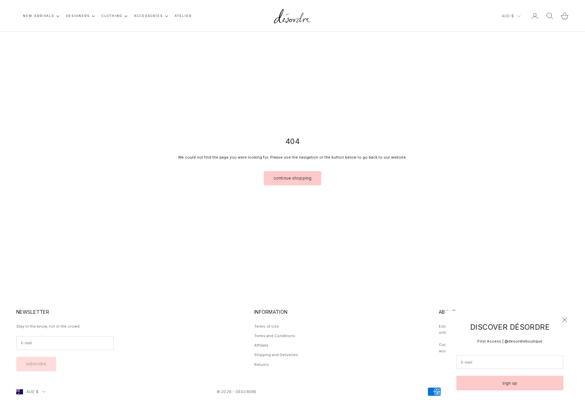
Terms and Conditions (274, 335)
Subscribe (36, 363)
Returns (261, 364)
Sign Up (509, 383)
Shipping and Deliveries (276, 354)
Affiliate (261, 345)
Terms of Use (266, 326)
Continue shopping (292, 178)
